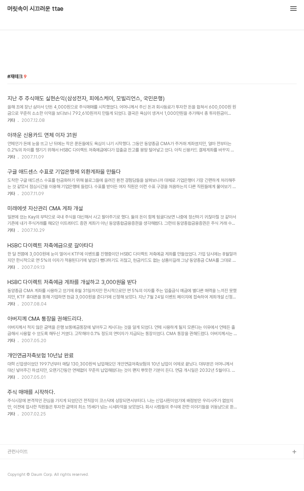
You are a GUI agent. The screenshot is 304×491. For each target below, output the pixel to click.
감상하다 (16, 476)
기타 (11, 120)
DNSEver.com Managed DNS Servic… (48, 464)
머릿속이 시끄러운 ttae (35, 9)
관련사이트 (17, 451)
